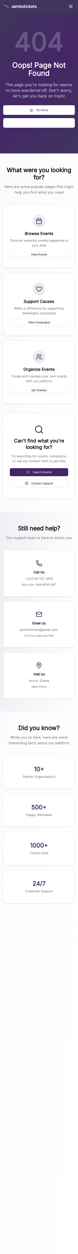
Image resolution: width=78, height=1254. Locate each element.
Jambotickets (24, 6)
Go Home (42, 110)
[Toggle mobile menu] (71, 6)
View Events (39, 254)
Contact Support (42, 483)
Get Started (39, 390)
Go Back (42, 123)
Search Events (42, 472)
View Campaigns (39, 322)
